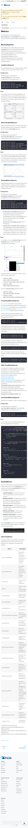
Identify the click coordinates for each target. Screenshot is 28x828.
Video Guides (19, 770)
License (2, 803)
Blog (17, 766)
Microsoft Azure (4, 785)
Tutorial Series (19, 764)
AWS (2, 779)
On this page (5, 28)
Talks (17, 768)
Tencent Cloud (4, 787)
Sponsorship (4, 811)
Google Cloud (4, 781)
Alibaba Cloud (4, 783)
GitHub (17, 785)
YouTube (18, 789)
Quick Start (18, 763)
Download (3, 770)
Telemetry (3, 809)
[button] (26, 5)
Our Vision (3, 763)
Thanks (2, 801)
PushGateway (5, 307)
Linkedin (18, 790)
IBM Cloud (3, 789)
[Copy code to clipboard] (25, 83)
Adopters (3, 772)
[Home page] (2, 22)
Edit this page (6, 740)
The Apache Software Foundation (15, 821)
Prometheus (4, 303)
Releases (3, 768)
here (2, 40)
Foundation (3, 813)
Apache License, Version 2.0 (11, 822)
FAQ (17, 772)
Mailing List (18, 792)
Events (2, 800)
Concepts (3, 764)
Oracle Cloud (4, 790)
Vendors (18, 781)
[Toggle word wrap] (23, 142)
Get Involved (19, 779)
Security (3, 805)
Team (2, 766)
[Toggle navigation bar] (2, 5)
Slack (17, 783)
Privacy (2, 807)
